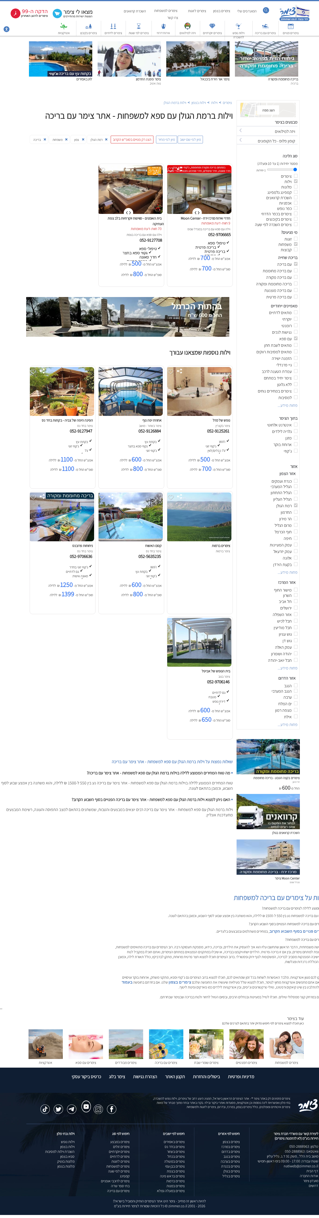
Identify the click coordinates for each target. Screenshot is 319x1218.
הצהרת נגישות (145, 1076)
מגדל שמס (194, 229)
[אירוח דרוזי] (163, 28)
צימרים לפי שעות (139, 33)
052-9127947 (82, 431)
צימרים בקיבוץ (88, 33)
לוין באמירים (84, 79)
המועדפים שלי (247, 11)
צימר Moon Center (287, 878)
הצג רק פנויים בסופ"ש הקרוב (132, 139)
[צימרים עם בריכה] (265, 28)
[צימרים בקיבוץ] (88, 28)
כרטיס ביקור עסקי (86, 1076)
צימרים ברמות (221, 545)
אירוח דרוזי (163, 33)
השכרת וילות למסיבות (59, 1151)
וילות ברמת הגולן (175, 102)
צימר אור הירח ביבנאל (215, 79)
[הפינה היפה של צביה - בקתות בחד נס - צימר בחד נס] (61, 414)
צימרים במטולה (174, 1161)
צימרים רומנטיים (246, 1062)
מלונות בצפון (65, 1166)
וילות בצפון (198, 102)
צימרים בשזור (176, 1151)
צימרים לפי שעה (119, 1171)
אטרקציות (64, 33)
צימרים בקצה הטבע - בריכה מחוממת (276, 777)
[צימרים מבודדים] (126, 1057)
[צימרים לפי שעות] (138, 28)
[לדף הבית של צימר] (294, 20)
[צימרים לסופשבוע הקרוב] (25, 17)
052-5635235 (150, 556)
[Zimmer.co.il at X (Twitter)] (58, 1107)
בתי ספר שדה (120, 1185)
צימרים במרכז (230, 1146)
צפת (129, 235)
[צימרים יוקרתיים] (212, 28)
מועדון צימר (310, 1180)
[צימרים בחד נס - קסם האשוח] (130, 540)
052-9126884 (150, 431)
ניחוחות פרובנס (82, 545)
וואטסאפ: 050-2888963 (301, 1151)
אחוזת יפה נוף (152, 420)
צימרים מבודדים (126, 1062)
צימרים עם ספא (85, 1062)
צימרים (227, 102)
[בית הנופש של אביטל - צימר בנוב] (199, 665)
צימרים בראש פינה (172, 1176)
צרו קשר (172, 17)
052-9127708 (151, 240)
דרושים (313, 1185)
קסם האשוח (153, 545)
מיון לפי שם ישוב (190, 139)
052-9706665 (220, 234)
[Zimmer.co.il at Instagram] (98, 1107)
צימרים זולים (121, 1146)
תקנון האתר (175, 1076)
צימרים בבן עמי (175, 1166)
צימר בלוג (117, 1076)
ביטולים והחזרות (206, 1076)
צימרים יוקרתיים (212, 33)
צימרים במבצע (120, 1141)
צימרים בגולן (231, 1171)
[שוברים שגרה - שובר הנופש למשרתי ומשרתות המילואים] (187, 28)
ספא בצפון (67, 1156)
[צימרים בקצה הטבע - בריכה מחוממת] (268, 773)
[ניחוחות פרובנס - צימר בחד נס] (61, 540)
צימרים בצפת (176, 1171)
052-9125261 (219, 431)
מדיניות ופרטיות (241, 1076)
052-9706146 (219, 682)
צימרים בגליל (231, 1176)
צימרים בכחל (176, 1156)
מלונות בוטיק (65, 1161)
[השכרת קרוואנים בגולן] (268, 827)
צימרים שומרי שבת (206, 1062)
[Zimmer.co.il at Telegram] (71, 1107)
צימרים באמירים (174, 1141)
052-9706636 (82, 556)
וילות (214, 102)
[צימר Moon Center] (268, 873)
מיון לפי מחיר (166, 139)
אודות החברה (309, 1175)
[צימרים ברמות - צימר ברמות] (199, 540)
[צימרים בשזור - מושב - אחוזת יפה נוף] (130, 414)
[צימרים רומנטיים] (246, 1057)
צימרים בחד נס (175, 1146)
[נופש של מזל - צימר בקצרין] (199, 414)
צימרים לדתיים (113, 33)
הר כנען (296, 781)
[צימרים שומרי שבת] (206, 1057)
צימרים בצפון (221, 10)
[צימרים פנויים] (290, 28)
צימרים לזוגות (197, 10)
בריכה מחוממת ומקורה (283, 79)
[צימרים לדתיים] (113, 28)
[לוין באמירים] (60, 43)
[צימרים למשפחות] (286, 1057)
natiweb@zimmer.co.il (301, 1166)
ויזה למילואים (188, 33)
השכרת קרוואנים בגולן (286, 832)
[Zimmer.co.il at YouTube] (85, 1102)
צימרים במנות (176, 1185)
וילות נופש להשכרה (239, 35)
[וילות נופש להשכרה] (238, 28)
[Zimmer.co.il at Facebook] (111, 1107)
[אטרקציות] (63, 28)
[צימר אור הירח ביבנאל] (198, 43)
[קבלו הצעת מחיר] (70, 17)
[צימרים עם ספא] (86, 1057)
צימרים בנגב (231, 1156)
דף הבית (312, 1170)
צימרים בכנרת (230, 1166)
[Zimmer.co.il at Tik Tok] (45, 1107)
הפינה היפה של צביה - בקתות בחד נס (67, 420)
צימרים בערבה (230, 1161)
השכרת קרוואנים (135, 11)
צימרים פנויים (291, 33)
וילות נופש (67, 1141)
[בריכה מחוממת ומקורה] (266, 43)
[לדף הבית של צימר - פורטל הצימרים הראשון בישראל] (308, 1110)
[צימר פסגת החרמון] (129, 43)
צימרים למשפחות (165, 10)
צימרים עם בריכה (265, 33)
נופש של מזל (221, 420)
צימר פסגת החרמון (148, 79)
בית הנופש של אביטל (216, 671)
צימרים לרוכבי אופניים (115, 1181)
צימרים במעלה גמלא (171, 1190)
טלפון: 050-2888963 (303, 1146)
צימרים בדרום (231, 1151)
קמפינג (125, 1176)
